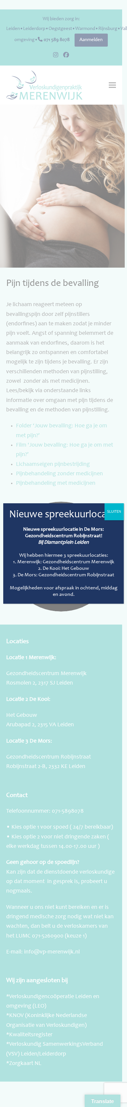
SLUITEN (114, 512)
